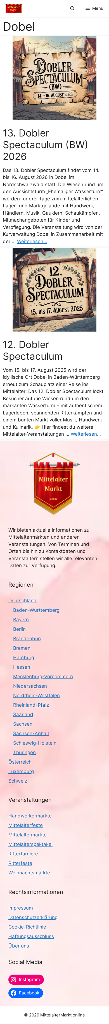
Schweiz (17, 781)
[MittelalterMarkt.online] (14, 8)
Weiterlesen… (32, 241)
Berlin (19, 629)
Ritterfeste (20, 863)
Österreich (20, 762)
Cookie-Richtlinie (27, 927)
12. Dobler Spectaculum (33, 350)
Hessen (21, 667)
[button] (72, 8)
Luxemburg (21, 771)
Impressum (20, 908)
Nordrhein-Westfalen (36, 695)
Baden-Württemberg (36, 610)
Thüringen (24, 752)
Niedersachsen (30, 686)
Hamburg (23, 657)
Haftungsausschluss (31, 936)
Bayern (21, 619)
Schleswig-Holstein (34, 743)
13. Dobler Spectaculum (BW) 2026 (45, 144)
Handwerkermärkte (30, 816)
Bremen (21, 648)
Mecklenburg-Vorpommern (43, 676)
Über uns (18, 946)
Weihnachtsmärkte (29, 873)
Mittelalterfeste (25, 825)
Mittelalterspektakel (30, 844)
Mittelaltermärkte (27, 835)
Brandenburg (27, 638)
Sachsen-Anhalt (31, 733)
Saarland (23, 714)
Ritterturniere (23, 854)
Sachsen (22, 724)
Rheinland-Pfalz (31, 705)
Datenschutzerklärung (33, 917)
